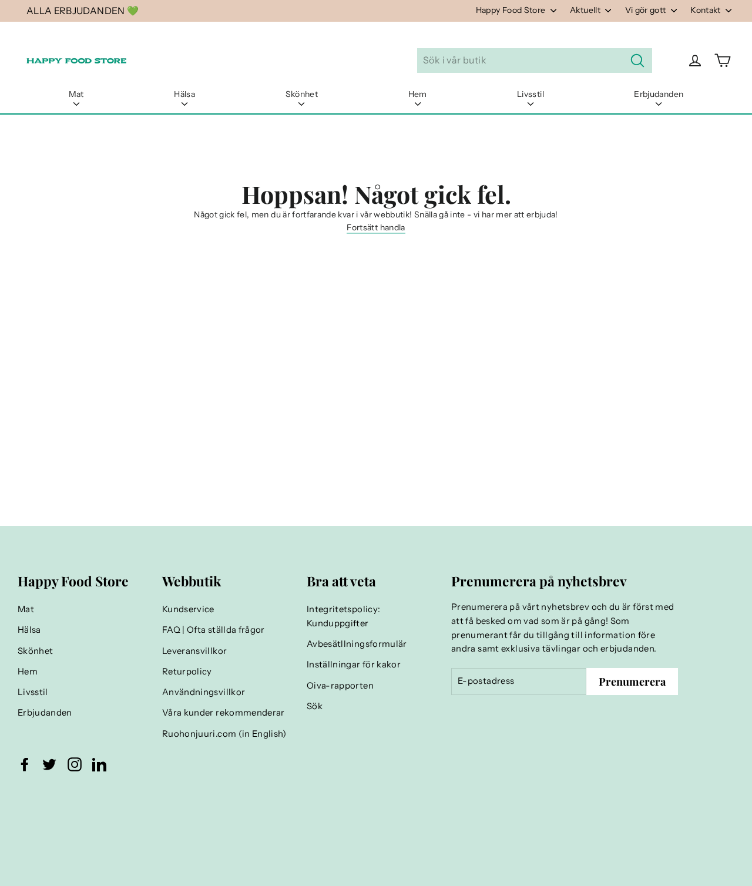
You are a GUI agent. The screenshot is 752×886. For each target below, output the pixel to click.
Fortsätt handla (376, 227)
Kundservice (188, 609)
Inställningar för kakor (354, 664)
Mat (76, 94)
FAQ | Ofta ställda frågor (213, 630)
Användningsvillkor (203, 692)
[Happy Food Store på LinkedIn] (99, 764)
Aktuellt (586, 10)
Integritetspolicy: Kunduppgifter (343, 616)
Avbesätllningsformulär (357, 644)
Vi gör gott (646, 10)
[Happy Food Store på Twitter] (49, 764)
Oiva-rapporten (340, 685)
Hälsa (184, 94)
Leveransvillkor (194, 651)
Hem (417, 94)
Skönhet (302, 94)
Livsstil (530, 94)
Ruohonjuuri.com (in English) (224, 734)
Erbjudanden (658, 94)
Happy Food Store (512, 10)
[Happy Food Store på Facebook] (25, 764)
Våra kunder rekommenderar (223, 712)
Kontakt (706, 10)
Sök (315, 706)
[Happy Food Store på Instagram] (75, 764)
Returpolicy (187, 671)
